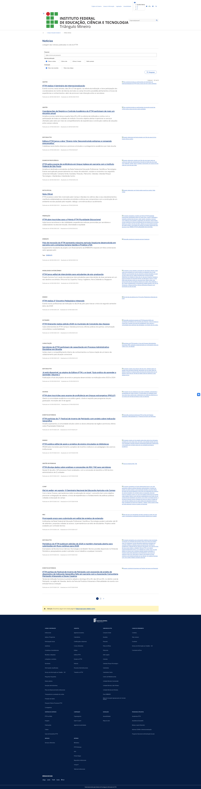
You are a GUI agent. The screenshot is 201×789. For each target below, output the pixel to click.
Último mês (64, 61)
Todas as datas (52, 61)
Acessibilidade (127, 6)
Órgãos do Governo (97, 6)
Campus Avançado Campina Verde (54, 32)
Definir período (90, 61)
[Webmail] (146, 6)
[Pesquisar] (156, 20)
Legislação (119, 6)
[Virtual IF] (150, 6)
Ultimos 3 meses (76, 61)
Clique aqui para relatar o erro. (85, 609)
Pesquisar (46, 52)
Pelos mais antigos (68, 68)
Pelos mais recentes (53, 68)
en (137, 6)
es (137, 7)
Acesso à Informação (108, 6)
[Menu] (43, 13)
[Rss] (156, 6)
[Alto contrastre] (153, 6)
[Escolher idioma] (135, 2)
